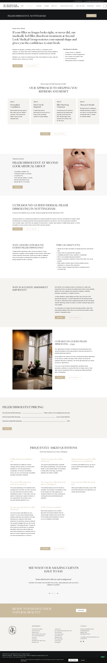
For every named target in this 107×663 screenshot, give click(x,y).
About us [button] (54, 6)
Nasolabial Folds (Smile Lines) (38, 640)
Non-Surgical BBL (59, 639)
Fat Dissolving (58, 640)
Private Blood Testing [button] (66, 6)
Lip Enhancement (36, 630)
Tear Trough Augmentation (38, 635)
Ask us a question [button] (31, 65)
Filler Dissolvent (58, 632)
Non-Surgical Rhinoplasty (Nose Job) (63, 630)
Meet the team (80, 6)
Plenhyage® (57, 642)
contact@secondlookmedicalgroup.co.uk (95, 1)
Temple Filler (58, 629)
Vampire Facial (35, 632)
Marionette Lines (58, 635)
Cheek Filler (34, 639)
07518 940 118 (78, 1)
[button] (57, 593)
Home (22, 6)
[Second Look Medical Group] (11, 6)
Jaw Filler (34, 637)
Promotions (90, 6)
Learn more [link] (23, 660)
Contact (98, 6)
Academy (46, 6)
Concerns (39, 6)
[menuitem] (78, 1)
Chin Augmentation (59, 634)
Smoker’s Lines (35, 642)
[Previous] (49, 593)
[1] (52, 593)
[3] (54, 593)
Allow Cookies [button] (73, 660)
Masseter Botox (58, 637)
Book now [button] (91, 15)
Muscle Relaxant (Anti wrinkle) (39, 634)
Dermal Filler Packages (37, 629)
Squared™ (10, 655)
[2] (53, 593)
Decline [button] (83, 660)
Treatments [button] (29, 6)
